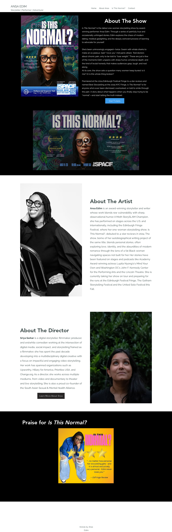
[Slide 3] (89, 480)
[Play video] (86, 140)
